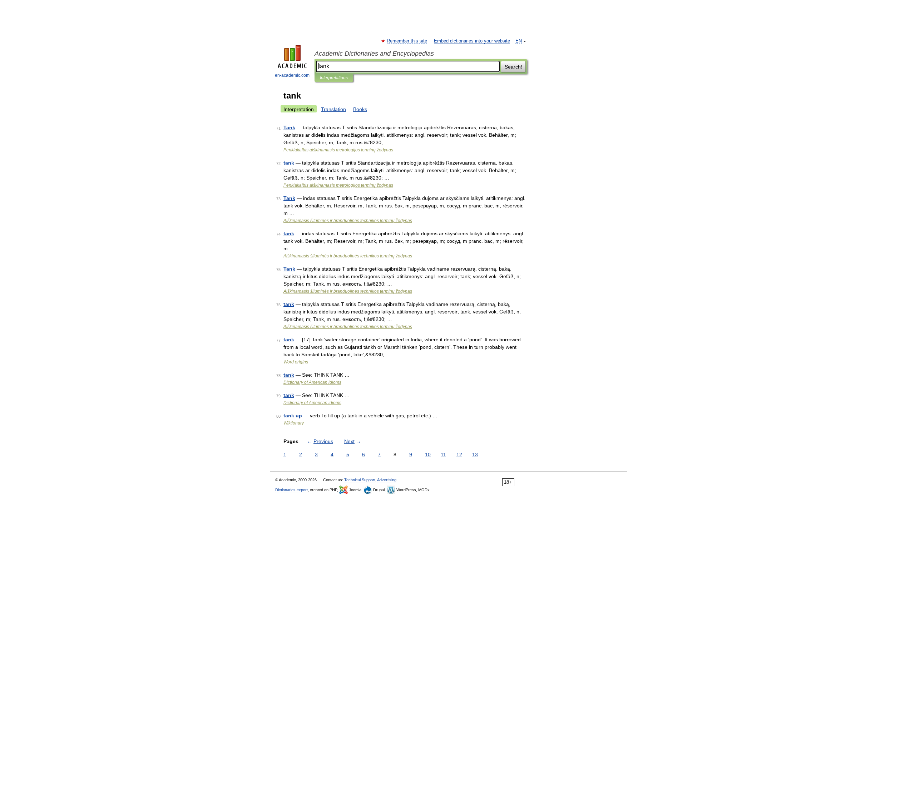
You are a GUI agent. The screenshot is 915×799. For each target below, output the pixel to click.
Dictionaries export (291, 490)
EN (518, 41)
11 (443, 454)
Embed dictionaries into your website (472, 41)
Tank (289, 127)
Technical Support (359, 480)
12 (459, 454)
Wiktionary (293, 423)
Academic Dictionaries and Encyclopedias (374, 53)
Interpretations (334, 77)
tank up (292, 415)
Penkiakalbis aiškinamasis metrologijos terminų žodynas (338, 149)
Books (360, 109)
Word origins (295, 362)
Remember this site (407, 41)
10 (428, 454)
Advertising (386, 480)
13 (475, 454)
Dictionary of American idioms (312, 382)
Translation (333, 109)
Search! (513, 67)
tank (288, 163)
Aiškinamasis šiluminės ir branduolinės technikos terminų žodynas (347, 220)
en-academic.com (292, 75)
